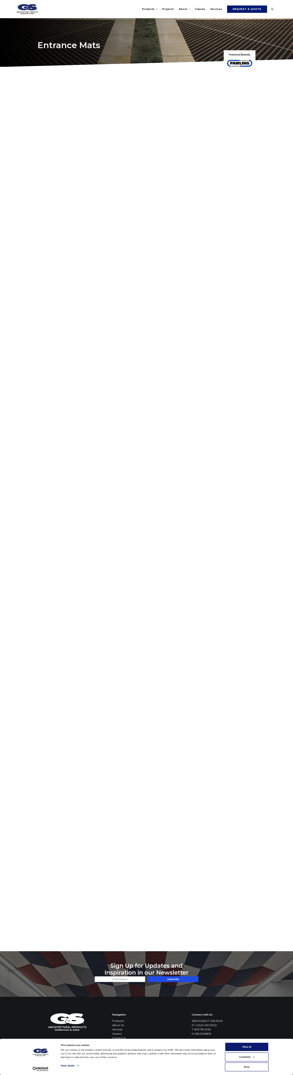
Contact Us (119, 1038)
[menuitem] (149, 9)
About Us (118, 1025)
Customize (245, 1057)
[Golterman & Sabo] (27, 9)
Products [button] (148, 9)
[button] (274, 9)
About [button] (183, 9)
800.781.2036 (202, 1029)
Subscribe (173, 979)
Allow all (246, 1047)
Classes (200, 9)
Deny (247, 1067)
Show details (68, 1065)
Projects (168, 9)
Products (118, 1021)
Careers (117, 1033)
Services (216, 9)
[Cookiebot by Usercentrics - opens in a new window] (40, 1069)
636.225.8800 (203, 1033)
